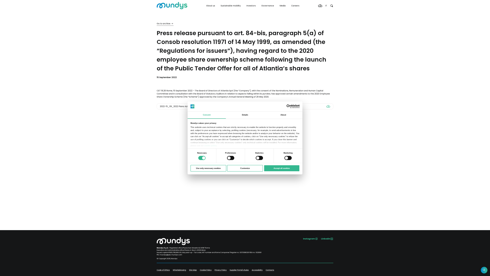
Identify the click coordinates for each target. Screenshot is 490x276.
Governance (267, 5)
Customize (245, 168)
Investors (251, 5)
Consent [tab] (207, 115)
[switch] (230, 158)
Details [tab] (245, 115)
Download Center (320, 6)
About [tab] (283, 115)
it (326, 5)
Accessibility (257, 270)
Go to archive (164, 23)
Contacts (270, 270)
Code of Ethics (163, 270)
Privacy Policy (221, 270)
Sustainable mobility (231, 5)
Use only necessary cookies (208, 168)
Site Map (193, 270)
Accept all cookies (282, 168)
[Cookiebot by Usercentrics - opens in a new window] (288, 106)
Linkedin (325, 238)
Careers (295, 5)
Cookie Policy (206, 270)
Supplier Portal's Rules (239, 270)
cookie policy (210, 146)
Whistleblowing (179, 270)
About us (210, 5)
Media (283, 5)
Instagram (309, 238)
